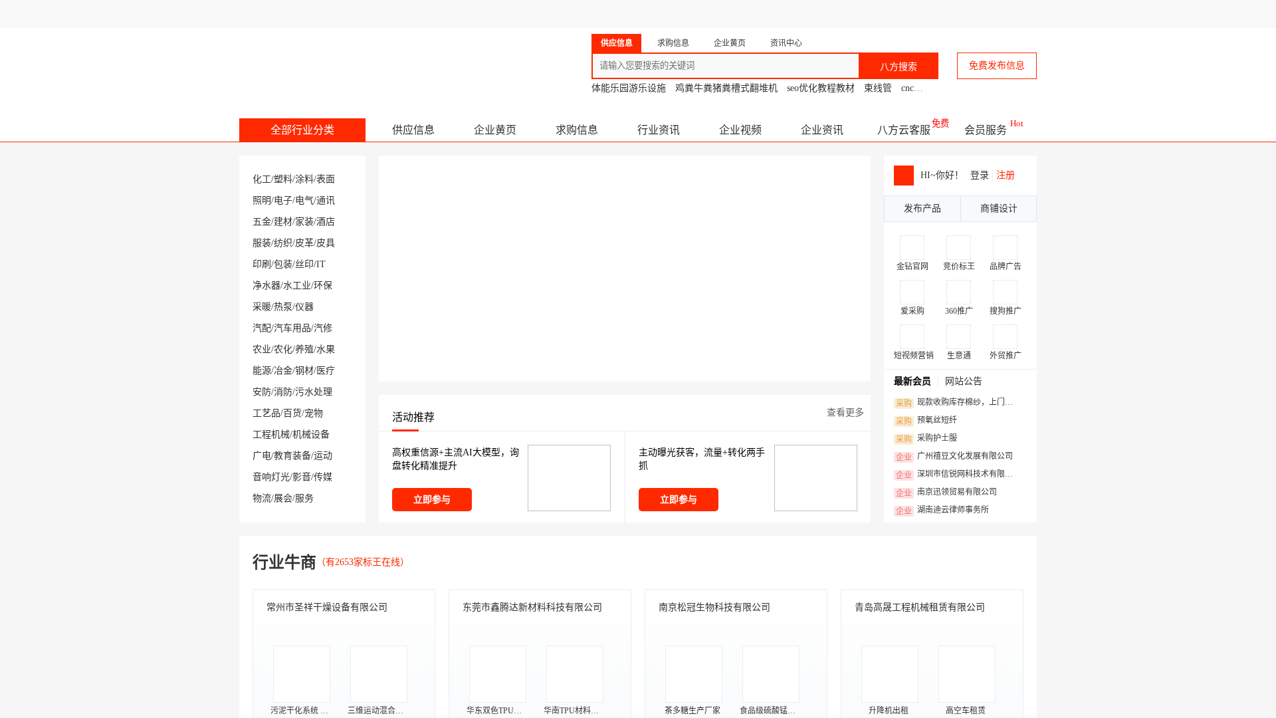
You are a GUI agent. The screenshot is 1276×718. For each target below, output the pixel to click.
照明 (262, 200)
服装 (262, 243)
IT (321, 264)
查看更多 (845, 413)
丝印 (304, 264)
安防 (262, 392)
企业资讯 (822, 130)
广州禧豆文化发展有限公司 (954, 456)
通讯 (325, 200)
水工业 (297, 286)
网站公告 (963, 381)
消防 (283, 392)
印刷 (262, 264)
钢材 (304, 371)
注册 (1005, 175)
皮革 (304, 243)
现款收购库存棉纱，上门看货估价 (958, 403)
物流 (262, 498)
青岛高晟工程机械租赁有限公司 (920, 607)
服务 (304, 498)
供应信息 (413, 130)
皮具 (325, 243)
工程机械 (271, 434)
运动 (323, 456)
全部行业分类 (302, 130)
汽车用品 (292, 328)
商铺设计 (998, 208)
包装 (283, 264)
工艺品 (266, 413)
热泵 (283, 307)
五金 (262, 222)
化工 (262, 179)
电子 (283, 200)
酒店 (325, 222)
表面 (325, 179)
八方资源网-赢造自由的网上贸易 (345, 59)
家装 (304, 222)
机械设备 (311, 434)
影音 (301, 477)
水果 (325, 349)
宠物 (313, 413)
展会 (283, 498)
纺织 (283, 243)
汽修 (323, 328)
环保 (323, 286)
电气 (304, 200)
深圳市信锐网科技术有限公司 (958, 474)
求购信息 (577, 130)
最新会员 (912, 381)
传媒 (323, 477)
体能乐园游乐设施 (628, 88)
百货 (292, 413)
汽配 (262, 328)
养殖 (304, 349)
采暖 (262, 307)
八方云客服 (903, 130)
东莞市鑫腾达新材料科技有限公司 (532, 607)
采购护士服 (926, 438)
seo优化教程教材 (821, 88)
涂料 (304, 179)
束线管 (878, 88)
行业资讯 (658, 130)
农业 (262, 349)
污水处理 (313, 392)
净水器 (266, 286)
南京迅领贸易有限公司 (946, 492)
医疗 (325, 371)
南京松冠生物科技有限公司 (714, 607)
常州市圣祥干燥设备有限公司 (326, 607)
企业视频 (740, 130)
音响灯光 (271, 477)
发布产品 (922, 208)
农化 (283, 349)
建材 (283, 222)
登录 (979, 175)
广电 (262, 456)
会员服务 (985, 130)
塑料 (283, 179)
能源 (262, 371)
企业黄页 (495, 130)
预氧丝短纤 (926, 421)
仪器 (304, 307)
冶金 (283, 371)
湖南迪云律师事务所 (942, 510)
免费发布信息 (997, 65)
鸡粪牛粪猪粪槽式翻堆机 (726, 88)
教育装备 (292, 456)
